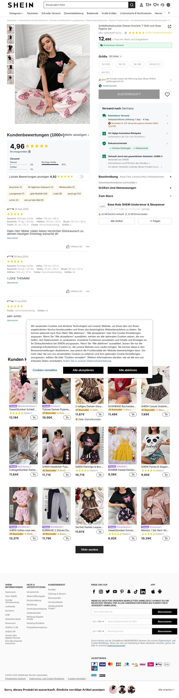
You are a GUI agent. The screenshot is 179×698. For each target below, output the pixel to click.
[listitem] (23, 393)
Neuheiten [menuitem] (32, 13)
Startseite (11, 20)
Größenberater (34, 613)
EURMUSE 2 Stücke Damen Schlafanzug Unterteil (56, 530)
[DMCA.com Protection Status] (102, 675)
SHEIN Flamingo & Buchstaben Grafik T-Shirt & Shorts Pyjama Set (89, 466)
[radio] (106, 64)
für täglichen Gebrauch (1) (40, 187)
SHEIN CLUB (11, 627)
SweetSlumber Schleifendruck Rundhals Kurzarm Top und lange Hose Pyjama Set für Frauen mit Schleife (23, 409)
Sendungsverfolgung (37, 609)
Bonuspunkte (54, 598)
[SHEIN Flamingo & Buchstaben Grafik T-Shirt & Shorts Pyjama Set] (89, 445)
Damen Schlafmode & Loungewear (67, 20)
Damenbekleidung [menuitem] (73, 13)
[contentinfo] (134, 666)
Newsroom (10, 623)
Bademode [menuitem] (92, 13)
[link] (148, 5)
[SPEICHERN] (167, 94)
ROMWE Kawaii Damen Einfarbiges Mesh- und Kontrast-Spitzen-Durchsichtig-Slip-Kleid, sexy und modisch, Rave (122, 469)
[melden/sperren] (88, 247)
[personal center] (141, 5)
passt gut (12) (74, 193)
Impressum (10, 592)
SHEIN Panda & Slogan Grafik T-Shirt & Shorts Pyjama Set (155, 466)
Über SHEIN (11, 596)
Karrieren (9, 611)
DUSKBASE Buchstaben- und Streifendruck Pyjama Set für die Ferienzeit (122, 406)
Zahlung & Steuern (57, 594)
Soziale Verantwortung (12, 601)
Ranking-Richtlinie (35, 623)
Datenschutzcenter (116, 645)
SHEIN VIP (10, 631)
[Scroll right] (169, 13)
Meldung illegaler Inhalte (35, 618)
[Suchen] (131, 5)
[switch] (80, 176)
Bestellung (32, 604)
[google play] (159, 593)
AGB (7, 615)
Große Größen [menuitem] (109, 13)
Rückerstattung (34, 600)
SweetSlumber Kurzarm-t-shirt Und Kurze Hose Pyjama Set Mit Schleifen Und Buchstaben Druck (122, 530)
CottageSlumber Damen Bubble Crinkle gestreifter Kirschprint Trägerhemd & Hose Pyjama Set (23, 469)
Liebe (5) (57, 193)
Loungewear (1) (16, 193)
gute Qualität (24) (38, 193)
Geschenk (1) (15, 187)
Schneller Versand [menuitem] (51, 13)
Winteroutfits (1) (67, 187)
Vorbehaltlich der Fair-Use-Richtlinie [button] (126, 136)
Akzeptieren (98, 658)
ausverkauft (129, 94)
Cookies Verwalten (77, 678)
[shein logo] (20, 5)
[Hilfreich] (68, 247)
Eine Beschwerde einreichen (13, 642)
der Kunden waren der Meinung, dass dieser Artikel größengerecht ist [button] (129, 80)
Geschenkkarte (55, 602)
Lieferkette (10, 606)
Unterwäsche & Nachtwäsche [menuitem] (135, 13)
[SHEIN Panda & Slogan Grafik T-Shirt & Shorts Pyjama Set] (155, 445)
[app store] (153, 593)
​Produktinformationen (37, 627)
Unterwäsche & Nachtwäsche (33, 20)
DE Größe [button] (114, 56)
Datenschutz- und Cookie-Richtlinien (46, 678)
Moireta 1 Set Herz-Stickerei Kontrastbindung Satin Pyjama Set (155, 530)
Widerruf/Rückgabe (36, 596)
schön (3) (13, 200)
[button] (162, 5)
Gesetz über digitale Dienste (12, 636)
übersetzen (12, 238)
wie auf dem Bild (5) (34, 200)
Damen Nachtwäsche (96, 20)
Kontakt (51, 589)
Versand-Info (33, 592)
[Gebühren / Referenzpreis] (113, 39)
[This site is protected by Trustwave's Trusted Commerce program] (93, 675)
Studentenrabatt (12, 619)
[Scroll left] (164, 13)
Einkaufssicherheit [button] (117, 143)
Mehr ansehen (89, 549)
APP (153, 585)
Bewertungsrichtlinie (18, 151)
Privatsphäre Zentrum (15, 678)
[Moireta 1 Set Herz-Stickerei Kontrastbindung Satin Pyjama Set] (155, 506)
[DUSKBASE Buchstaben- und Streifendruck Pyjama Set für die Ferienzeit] (122, 385)
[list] (119, 591)
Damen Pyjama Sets (119, 20)
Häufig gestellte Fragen (55, 607)
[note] (88, 419)
